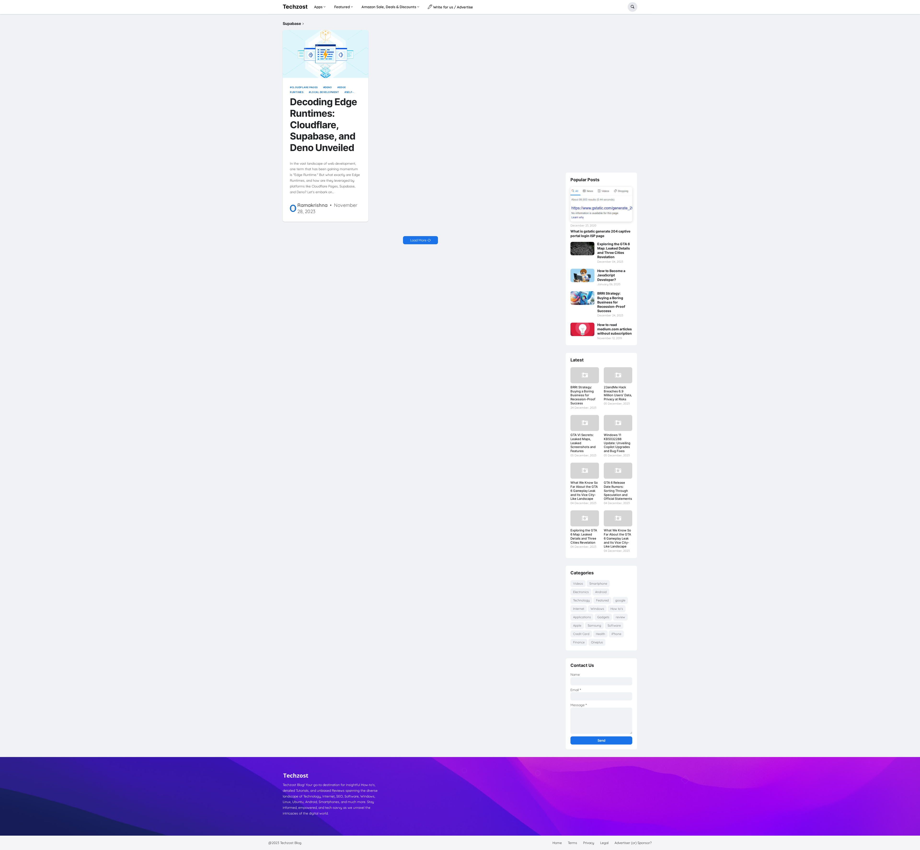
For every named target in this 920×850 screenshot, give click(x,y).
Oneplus (597, 642)
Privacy (588, 843)
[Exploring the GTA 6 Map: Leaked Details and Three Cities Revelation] (582, 248)
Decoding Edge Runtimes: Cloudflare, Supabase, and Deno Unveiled (323, 124)
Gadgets (603, 617)
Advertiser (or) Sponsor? (633, 843)
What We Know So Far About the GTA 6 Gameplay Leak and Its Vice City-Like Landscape (584, 491)
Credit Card (581, 634)
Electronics (581, 592)
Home (557, 843)
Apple (577, 625)
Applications (582, 617)
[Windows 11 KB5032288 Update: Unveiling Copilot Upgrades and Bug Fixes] (618, 423)
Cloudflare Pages (305, 87)
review (620, 617)
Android (601, 592)
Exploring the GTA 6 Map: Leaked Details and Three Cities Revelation (613, 250)
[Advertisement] (601, 93)
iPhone (616, 634)
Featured (602, 600)
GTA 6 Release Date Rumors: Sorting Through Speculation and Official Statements (618, 491)
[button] (632, 7)
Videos (578, 583)
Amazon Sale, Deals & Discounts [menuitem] (389, 7)
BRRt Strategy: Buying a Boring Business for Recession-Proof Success (611, 302)
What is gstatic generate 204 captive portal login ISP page (600, 233)
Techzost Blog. (291, 843)
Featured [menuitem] (342, 7)
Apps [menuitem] (318, 7)
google (620, 600)
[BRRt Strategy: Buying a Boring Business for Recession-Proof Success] (582, 298)
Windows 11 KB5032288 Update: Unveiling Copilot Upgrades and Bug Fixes (617, 443)
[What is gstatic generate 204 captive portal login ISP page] (601, 204)
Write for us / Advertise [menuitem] (452, 7)
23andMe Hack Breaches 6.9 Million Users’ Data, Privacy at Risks (618, 393)
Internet (578, 609)
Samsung (594, 625)
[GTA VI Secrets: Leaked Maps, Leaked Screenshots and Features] (584, 423)
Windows (597, 609)
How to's (616, 609)
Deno (328, 87)
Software (614, 625)
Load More (418, 240)
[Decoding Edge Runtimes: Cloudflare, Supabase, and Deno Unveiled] (325, 54)
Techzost (295, 6)
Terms (572, 843)
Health (600, 634)
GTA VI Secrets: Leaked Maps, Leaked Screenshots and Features (583, 443)
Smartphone (598, 583)
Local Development (324, 92)
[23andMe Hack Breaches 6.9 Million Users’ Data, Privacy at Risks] (618, 375)
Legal (604, 843)
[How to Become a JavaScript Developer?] (582, 275)
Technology (581, 600)
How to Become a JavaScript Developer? (611, 275)
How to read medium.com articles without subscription (614, 329)
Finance (579, 642)
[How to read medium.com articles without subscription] (582, 329)
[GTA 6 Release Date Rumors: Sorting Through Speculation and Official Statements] (618, 471)
